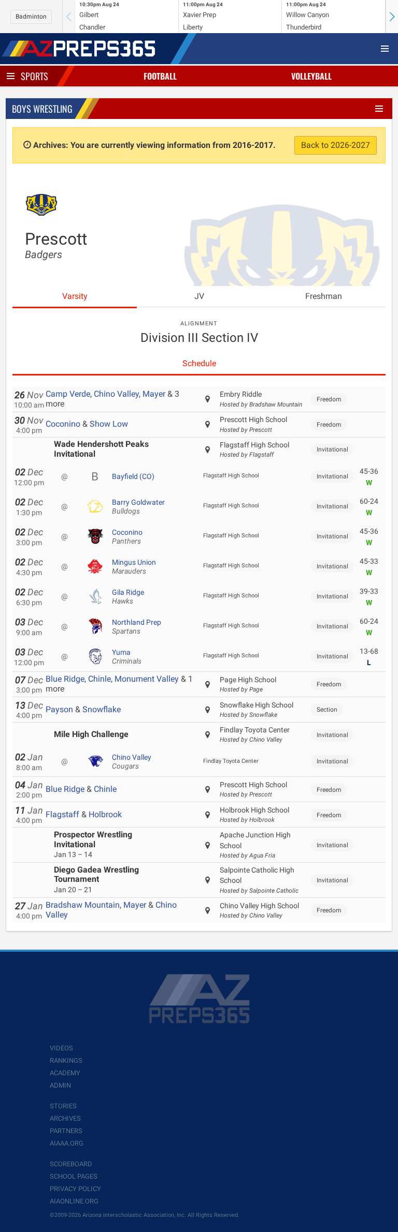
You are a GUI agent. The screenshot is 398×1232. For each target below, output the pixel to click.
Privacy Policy (75, 1189)
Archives (65, 1118)
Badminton (31, 16)
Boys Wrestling (42, 108)
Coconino (63, 424)
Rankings (66, 1060)
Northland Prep (136, 627)
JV (199, 296)
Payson (59, 709)
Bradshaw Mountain (83, 905)
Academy (65, 1073)
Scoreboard (71, 1164)
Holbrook (105, 814)
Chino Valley (116, 394)
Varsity (75, 296)
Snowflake (101, 709)
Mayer (154, 394)
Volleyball (311, 76)
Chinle (99, 679)
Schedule (199, 363)
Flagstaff (62, 814)
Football (160, 76)
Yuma (126, 657)
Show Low (109, 424)
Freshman (323, 296)
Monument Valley (147, 679)
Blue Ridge (65, 679)
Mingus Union (134, 567)
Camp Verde (68, 394)
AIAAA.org (66, 1143)
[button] (392, 16)
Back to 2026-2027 (335, 145)
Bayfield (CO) (133, 476)
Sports (34, 76)
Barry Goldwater (138, 507)
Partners (66, 1131)
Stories (63, 1106)
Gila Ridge (128, 597)
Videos (61, 1048)
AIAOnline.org (74, 1201)
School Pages (73, 1176)
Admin (60, 1085)
